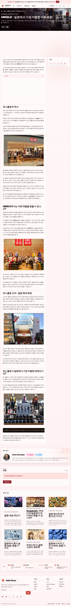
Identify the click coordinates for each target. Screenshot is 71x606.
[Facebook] (6, 596)
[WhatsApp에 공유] (61, 63)
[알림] (64, 5)
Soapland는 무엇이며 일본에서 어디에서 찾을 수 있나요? (34, 514)
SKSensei (26, 5)
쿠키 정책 (53, 1)
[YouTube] (2, 596)
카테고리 (19, 5)
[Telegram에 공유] (64, 63)
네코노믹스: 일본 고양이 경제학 (34, 546)
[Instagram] (13, 596)
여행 (35, 589)
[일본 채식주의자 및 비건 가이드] (58, 502)
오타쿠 (35, 586)
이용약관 (63, 603)
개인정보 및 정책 (51, 603)
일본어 (35, 584)
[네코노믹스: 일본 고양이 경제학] (35, 534)
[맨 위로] (68, 5)
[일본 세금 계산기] (13, 502)
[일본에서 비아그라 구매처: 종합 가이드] (58, 534)
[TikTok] (17, 596)
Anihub (61, 582)
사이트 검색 (3, 589)
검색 (28, 592)
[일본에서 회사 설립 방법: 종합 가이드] (13, 534)
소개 (48, 582)
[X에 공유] (54, 63)
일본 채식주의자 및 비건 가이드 (56, 515)
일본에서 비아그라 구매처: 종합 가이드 (57, 545)
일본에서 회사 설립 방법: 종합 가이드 (12, 545)
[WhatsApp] (20, 596)
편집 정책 (49, 588)
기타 (3, 26)
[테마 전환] (60, 5)
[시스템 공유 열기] (50, 63)
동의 (57, 1)
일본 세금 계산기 (12, 515)
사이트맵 (68, 603)
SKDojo (34, 5)
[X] (9, 596)
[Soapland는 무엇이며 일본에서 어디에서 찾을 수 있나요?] (35, 502)
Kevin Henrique (4, 14)
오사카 (25, 361)
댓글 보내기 (7, 482)
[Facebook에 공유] (57, 63)
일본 (5, 11)
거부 (61, 1)
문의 (48, 586)
